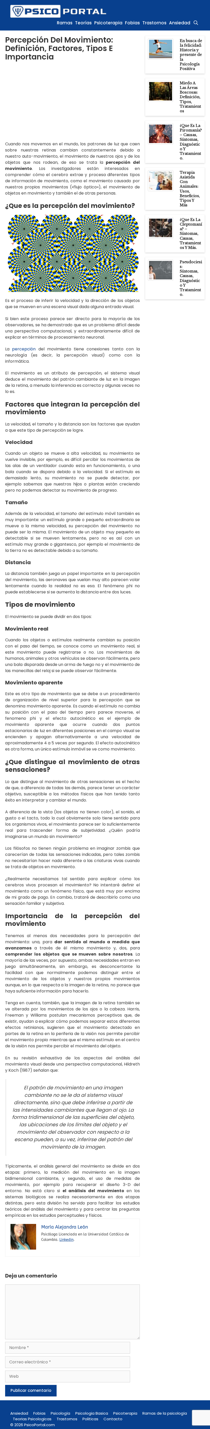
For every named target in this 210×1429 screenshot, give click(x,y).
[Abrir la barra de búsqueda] (196, 23)
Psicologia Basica (91, 1413)
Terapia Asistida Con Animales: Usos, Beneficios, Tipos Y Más (190, 188)
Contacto (112, 1419)
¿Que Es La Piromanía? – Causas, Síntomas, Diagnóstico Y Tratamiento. (191, 141)
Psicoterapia (108, 23)
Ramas (64, 23)
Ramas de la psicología (164, 1413)
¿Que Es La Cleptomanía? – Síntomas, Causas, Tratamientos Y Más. (191, 233)
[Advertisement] (72, 105)
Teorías (83, 23)
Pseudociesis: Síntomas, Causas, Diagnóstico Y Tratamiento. (191, 278)
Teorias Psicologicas (32, 1419)
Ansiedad (179, 23)
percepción (24, 349)
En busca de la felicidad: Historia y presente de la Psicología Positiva (191, 54)
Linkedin (66, 1240)
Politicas (90, 1419)
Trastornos (154, 23)
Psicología (60, 1413)
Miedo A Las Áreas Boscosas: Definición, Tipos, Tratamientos (190, 97)
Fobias (132, 23)
